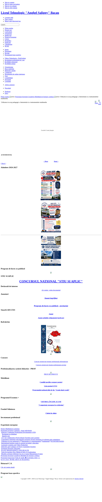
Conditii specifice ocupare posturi (51, 382)
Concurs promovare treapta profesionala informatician (51, 361)
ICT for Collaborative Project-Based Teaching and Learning (20, 438)
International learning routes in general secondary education (20, 443)
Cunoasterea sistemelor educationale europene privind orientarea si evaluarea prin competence (30, 439)
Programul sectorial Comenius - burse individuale (16, 430)
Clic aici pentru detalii (8, 467)
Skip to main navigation (12, 4)
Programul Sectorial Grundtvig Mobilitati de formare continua (34, 97)
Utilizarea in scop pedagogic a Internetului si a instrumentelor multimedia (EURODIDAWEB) (32, 441)
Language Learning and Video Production (14, 445)
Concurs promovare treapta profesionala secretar (51, 365)
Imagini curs (6, 436)
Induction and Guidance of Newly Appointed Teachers (18, 447)
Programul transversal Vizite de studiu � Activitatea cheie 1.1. (20, 458)
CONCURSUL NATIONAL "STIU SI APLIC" (51, 281)
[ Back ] (3, 163)
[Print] (96, 102)
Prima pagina (5, 97)
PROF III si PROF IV (51, 374)
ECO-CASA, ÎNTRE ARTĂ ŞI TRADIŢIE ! (15, 459)
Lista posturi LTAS (50, 386)
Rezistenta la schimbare (9, 434)
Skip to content (9, 2)
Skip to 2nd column (11, 8)
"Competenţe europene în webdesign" (51, 405)
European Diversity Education (10, 448)
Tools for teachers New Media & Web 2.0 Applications (18, 452)
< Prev (46, 161)
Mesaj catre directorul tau (13, 21)
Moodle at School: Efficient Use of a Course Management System (22, 454)
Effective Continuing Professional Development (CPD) (18, 432)
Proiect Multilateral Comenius (10, 429)
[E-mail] (99, 102)
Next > (56, 161)
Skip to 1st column (11, 6)
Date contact (9, 19)
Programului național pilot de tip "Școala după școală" (51, 390)
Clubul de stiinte (51, 413)
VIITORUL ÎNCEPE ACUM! (51, 402)
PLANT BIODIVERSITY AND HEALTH (15, 450)
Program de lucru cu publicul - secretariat (51, 306)
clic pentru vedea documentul (51, 290)
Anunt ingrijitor (51, 298)
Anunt (51, 314)
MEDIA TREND (79, 478)
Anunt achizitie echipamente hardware (51, 318)
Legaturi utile (9, 17)
